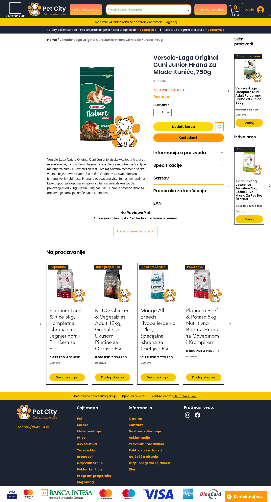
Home (52, 39)
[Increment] (168, 112)
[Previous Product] (228, 91)
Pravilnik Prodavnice (146, 444)
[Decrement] (156, 112)
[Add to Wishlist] (219, 126)
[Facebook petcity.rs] (197, 415)
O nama (135, 418)
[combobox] (148, 9)
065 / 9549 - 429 (185, 396)
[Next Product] (230, 324)
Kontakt (136, 425)
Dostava (161, 96)
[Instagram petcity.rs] (187, 415)
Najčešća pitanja (143, 456)
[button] (235, 10)
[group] (135, 324)
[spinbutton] (162, 112)
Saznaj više (148, 30)
